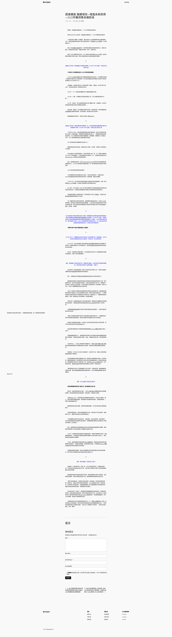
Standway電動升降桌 (95, 329)
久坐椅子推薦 (75, 77)
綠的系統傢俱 (82, 217)
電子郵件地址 (69, 560)
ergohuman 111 (70, 157)
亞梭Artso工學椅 (96, 41)
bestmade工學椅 (94, 362)
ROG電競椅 (89, 442)
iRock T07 (70, 183)
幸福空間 (74, 271)
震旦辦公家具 (75, 363)
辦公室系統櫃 (90, 243)
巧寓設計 (97, 194)
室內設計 (80, 324)
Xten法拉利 (76, 284)
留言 (66, 538)
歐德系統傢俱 (75, 309)
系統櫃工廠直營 (76, 48)
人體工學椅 (103, 343)
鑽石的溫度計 (47, 2)
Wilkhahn (91, 116)
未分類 (82, 21)
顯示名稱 (68, 553)
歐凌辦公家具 (93, 245)
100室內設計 (91, 391)
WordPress (49, 629)
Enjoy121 (97, 54)
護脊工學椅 (86, 429)
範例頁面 (126, 2)
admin (76, 21)
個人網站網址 (68, 566)
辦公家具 (67, 196)
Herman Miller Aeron (87, 162)
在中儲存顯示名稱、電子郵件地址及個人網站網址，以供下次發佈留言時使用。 (87, 573)
